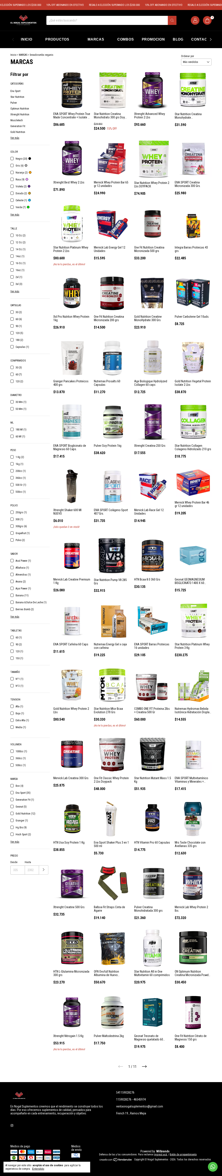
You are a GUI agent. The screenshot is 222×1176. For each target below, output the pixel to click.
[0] (207, 20)
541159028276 (125, 1092)
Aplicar (43, 870)
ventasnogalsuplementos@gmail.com (139, 1106)
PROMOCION (153, 39)
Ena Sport (15, 91)
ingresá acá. (161, 1154)
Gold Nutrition (17, 132)
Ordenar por (187, 56)
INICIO (26, 39)
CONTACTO (201, 39)
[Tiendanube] (116, 1160)
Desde (13, 862)
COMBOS (125, 39)
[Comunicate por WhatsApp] (213, 1167)
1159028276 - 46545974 (131, 1099)
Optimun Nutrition (19, 108)
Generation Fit (17, 126)
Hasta (28, 862)
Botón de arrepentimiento (183, 1154)
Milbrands (163, 1151)
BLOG (178, 39)
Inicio (13, 54)
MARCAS (96, 39)
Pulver (13, 102)
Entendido (38, 1168)
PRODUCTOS (57, 39)
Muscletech (16, 120)
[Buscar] (172, 20)
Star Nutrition (17, 96)
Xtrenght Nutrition (19, 114)
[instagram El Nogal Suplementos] (11, 1125)
